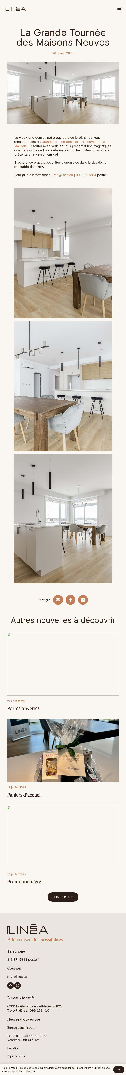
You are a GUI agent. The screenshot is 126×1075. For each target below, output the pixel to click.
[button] (119, 8)
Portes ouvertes (23, 708)
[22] (63, 518)
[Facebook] (10, 985)
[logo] (15, 8)
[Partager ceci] (70, 600)
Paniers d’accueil (24, 795)
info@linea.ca (63, 175)
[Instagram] (17, 985)
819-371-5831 (86, 175)
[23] (63, 386)
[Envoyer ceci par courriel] (58, 600)
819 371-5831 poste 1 (23, 960)
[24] (63, 253)
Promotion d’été (24, 881)
